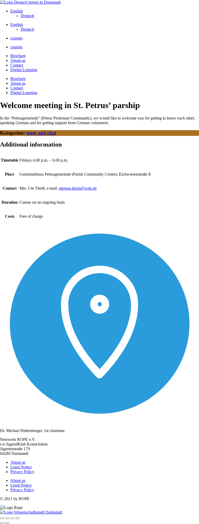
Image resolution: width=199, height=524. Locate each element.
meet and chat (41, 133)
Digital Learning (23, 70)
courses (16, 38)
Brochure (18, 56)
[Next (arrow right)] (7, 523)
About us (17, 60)
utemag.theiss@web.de (78, 188)
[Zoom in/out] (2, 518)
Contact (16, 65)
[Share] (12, 518)
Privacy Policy (22, 471)
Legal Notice (21, 467)
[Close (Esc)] (18, 518)
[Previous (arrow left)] (2, 523)
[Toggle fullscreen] (7, 518)
